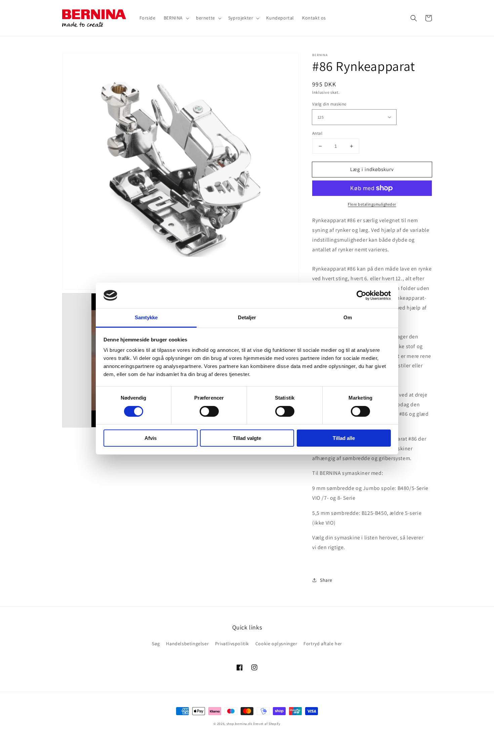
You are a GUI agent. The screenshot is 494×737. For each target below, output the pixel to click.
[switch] (209, 411)
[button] (413, 18)
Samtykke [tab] (146, 317)
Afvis (151, 438)
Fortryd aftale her (322, 644)
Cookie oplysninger (276, 644)
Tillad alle (344, 438)
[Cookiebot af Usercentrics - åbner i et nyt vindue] (361, 295)
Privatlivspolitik (232, 644)
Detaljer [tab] (247, 317)
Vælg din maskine (329, 104)
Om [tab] (347, 317)
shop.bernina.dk (239, 724)
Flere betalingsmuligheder (372, 204)
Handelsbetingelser (187, 644)
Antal (317, 133)
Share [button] (326, 580)
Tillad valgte (247, 438)
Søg (156, 644)
